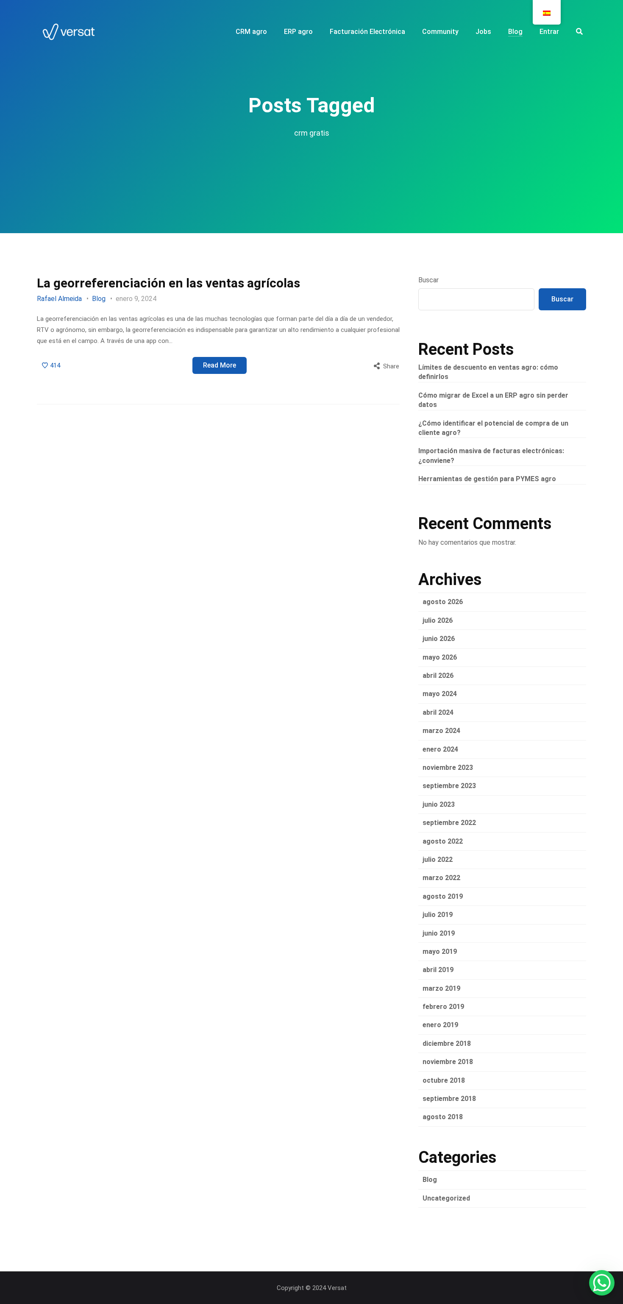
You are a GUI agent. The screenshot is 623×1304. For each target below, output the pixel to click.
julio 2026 (438, 620)
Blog (99, 299)
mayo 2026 (440, 657)
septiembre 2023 (449, 786)
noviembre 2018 (448, 1062)
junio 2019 (439, 933)
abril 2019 (438, 970)
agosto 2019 (443, 896)
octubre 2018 (444, 1080)
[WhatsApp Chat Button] (602, 1283)
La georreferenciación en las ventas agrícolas (168, 283)
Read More (219, 365)
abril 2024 (438, 712)
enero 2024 (440, 749)
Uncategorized (446, 1198)
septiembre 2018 (449, 1099)
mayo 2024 (440, 694)
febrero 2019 (443, 1007)
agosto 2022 (443, 841)
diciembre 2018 (447, 1043)
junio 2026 (439, 639)
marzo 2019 (441, 988)
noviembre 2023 (448, 767)
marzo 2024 (441, 731)
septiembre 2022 (449, 823)
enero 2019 (440, 1025)
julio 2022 (438, 859)
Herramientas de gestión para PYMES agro (487, 479)
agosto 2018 (443, 1117)
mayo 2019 (440, 951)
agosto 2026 (443, 602)
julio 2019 (438, 915)
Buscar (428, 280)
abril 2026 (438, 676)
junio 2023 (439, 804)
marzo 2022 (441, 878)
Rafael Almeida (59, 299)
